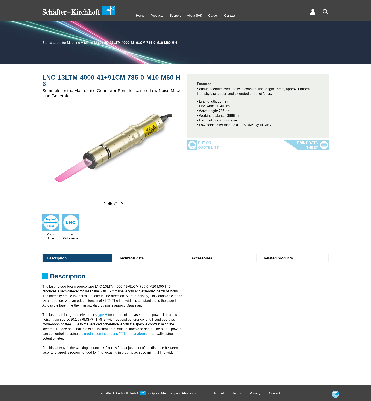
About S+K (194, 15)
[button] (104, 204)
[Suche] (325, 12)
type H (102, 315)
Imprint (219, 393)
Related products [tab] (278, 258)
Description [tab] (57, 258)
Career (213, 15)
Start (45, 43)
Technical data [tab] (131, 258)
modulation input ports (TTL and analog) (114, 333)
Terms (236, 393)
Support (175, 15)
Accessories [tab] (201, 258)
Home (140, 15)
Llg (96, 43)
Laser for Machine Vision (72, 43)
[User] (312, 12)
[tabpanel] (185, 278)
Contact (229, 15)
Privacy (255, 393)
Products (157, 15)
